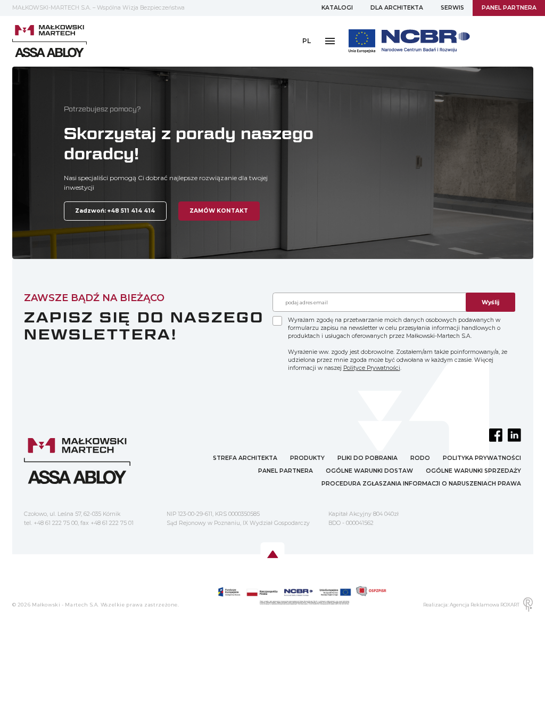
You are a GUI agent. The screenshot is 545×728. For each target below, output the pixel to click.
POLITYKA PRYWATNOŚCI (482, 458)
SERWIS (452, 7)
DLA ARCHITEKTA (396, 7)
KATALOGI (337, 7)
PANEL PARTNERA (509, 7)
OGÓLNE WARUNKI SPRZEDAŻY (473, 470)
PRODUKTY (307, 458)
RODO (420, 458)
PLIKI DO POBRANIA (367, 458)
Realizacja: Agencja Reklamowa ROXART (471, 605)
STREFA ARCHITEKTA (245, 458)
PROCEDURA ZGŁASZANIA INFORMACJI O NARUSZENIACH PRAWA (421, 483)
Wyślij (490, 302)
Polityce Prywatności (371, 368)
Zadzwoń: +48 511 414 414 (115, 210)
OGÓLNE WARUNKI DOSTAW (369, 470)
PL (306, 41)
